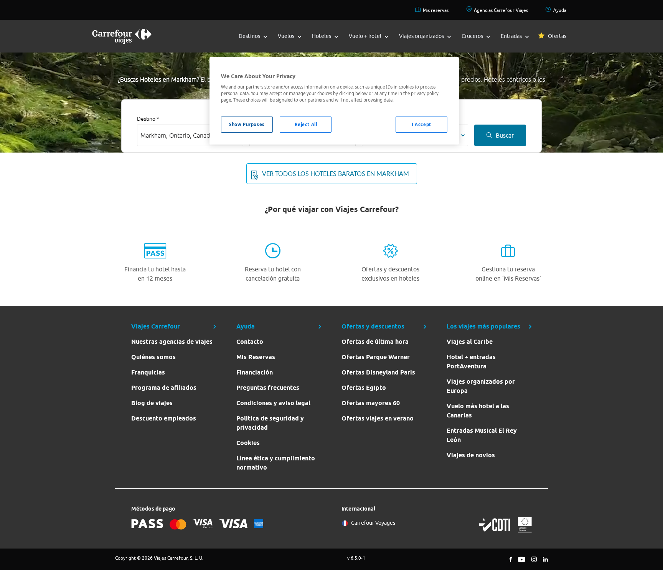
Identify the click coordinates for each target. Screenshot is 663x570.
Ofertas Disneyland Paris (378, 372)
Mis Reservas (255, 357)
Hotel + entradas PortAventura (471, 361)
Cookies (248, 443)
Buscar (505, 135)
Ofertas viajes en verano (377, 418)
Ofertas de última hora (375, 341)
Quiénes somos (153, 357)
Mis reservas (436, 10)
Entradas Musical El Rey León (482, 435)
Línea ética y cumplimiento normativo (275, 463)
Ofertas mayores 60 (370, 403)
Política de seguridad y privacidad (270, 423)
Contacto (249, 341)
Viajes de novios (471, 455)
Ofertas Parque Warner (375, 357)
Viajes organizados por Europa (481, 386)
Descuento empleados (163, 418)
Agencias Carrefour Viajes (501, 10)
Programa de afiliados (163, 387)
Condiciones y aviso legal (273, 403)
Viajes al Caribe (470, 341)
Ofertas (557, 36)
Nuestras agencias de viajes (172, 341)
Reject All (306, 124)
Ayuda (559, 10)
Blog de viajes (152, 403)
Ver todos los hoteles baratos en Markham (335, 173)
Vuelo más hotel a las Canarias (478, 410)
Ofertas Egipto (363, 387)
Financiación (254, 372)
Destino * (148, 119)
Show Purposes (246, 124)
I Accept (421, 124)
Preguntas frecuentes (267, 387)
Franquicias (148, 372)
